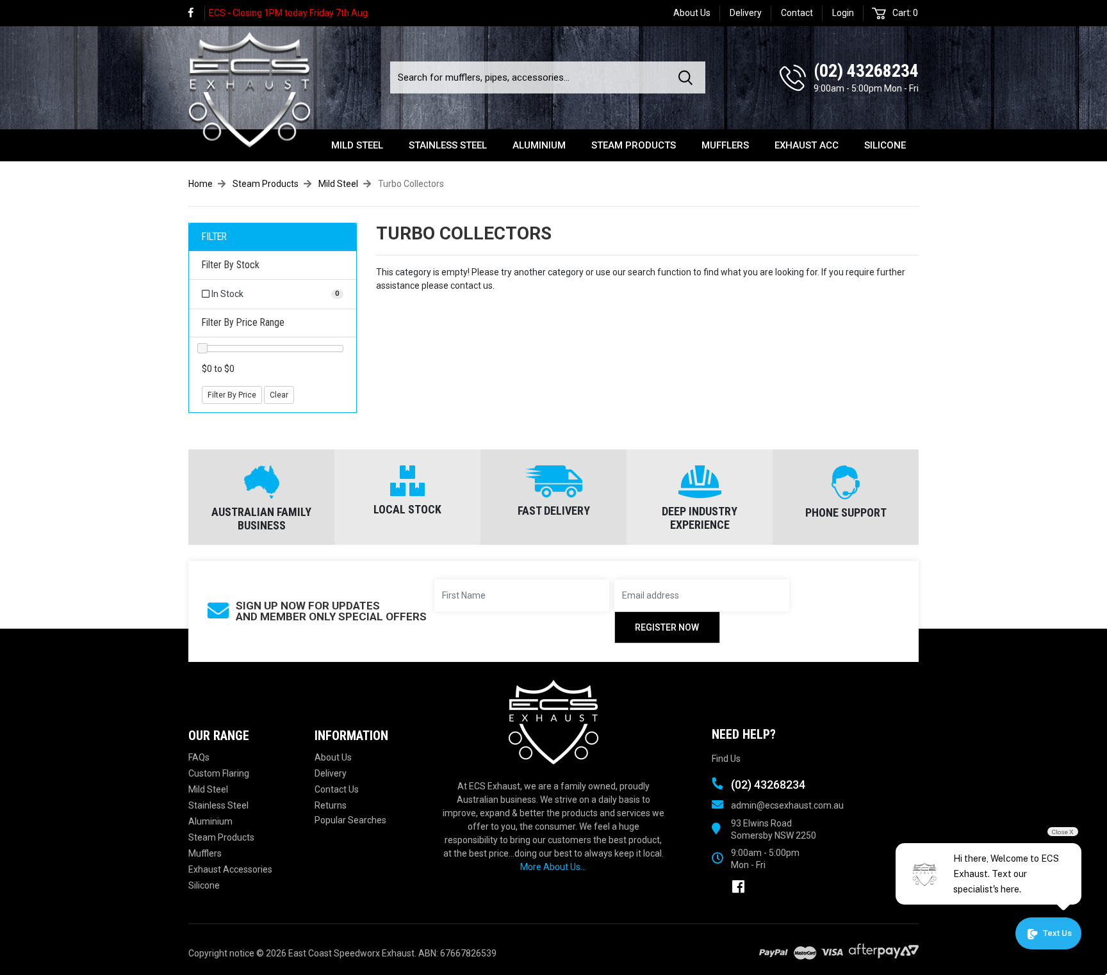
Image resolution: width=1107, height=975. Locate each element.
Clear (279, 395)
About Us (691, 13)
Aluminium (539, 145)
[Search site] (688, 77)
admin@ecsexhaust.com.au (787, 805)
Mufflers (725, 145)
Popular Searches (350, 820)
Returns (331, 805)
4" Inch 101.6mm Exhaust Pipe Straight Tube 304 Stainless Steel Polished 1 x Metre (108, 915)
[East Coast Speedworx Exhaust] (249, 88)
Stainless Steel (448, 145)
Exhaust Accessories (230, 869)
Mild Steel (357, 145)
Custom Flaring (218, 773)
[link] (196, 13)
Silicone (885, 145)
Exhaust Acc (807, 145)
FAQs (198, 757)
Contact (797, 13)
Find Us (726, 758)
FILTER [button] (214, 237)
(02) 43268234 (866, 70)
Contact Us (337, 789)
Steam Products (633, 145)
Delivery (746, 13)
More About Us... (553, 867)
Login (843, 13)
